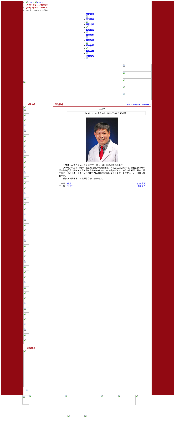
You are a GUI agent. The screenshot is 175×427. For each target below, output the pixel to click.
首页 (129, 105)
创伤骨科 (38, 310)
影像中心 (38, 231)
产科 (37, 320)
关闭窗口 (141, 186)
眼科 (37, 200)
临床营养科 (39, 331)
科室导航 (90, 35)
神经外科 (38, 168)
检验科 (37, 252)
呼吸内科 (38, 127)
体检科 (37, 257)
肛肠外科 (38, 179)
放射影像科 (39, 237)
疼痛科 (37, 284)
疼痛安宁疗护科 (41, 326)
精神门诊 (38, 273)
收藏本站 (40, 2)
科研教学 (90, 40)
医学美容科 (39, 315)
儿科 (37, 137)
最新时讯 (90, 24)
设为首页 (31, 2)
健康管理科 (39, 289)
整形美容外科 (40, 268)
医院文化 (90, 51)
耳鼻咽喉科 (39, 195)
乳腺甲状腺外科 (41, 163)
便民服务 (90, 56)
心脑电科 (38, 247)
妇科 (37, 189)
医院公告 (90, 30)
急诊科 (37, 148)
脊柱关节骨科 (40, 184)
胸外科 (37, 158)
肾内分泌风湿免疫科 (43, 132)
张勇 (69, 183)
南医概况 (90, 19)
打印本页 (141, 183)
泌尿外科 (38, 174)
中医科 (37, 216)
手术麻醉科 (39, 210)
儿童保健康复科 (41, 278)
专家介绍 (136, 105)
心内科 (37, 111)
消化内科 (38, 221)
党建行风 (90, 45)
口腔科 (37, 205)
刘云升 (70, 186)
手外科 (37, 305)
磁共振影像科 (40, 226)
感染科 (37, 153)
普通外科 (38, 263)
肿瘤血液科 (39, 299)
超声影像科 (39, 242)
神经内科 (38, 116)
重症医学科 (39, 142)
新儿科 (37, 294)
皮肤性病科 (39, 336)
